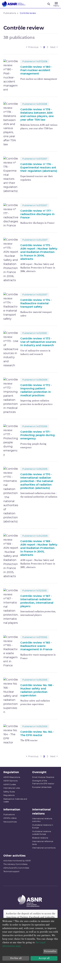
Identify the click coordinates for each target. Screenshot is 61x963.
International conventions (43, 848)
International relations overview (42, 820)
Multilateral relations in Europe (42, 826)
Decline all (16, 958)
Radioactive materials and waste (15, 800)
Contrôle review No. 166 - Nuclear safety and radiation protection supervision (37, 690)
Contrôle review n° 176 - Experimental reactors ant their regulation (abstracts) (38, 167)
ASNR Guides (9, 784)
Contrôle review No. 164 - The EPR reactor (37, 734)
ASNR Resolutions (11, 777)
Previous (33, 47)
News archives (10, 822)
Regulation (11, 772)
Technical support (11, 871)
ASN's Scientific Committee (16, 868)
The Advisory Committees (15, 864)
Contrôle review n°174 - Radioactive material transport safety (36, 303)
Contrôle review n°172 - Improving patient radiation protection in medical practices (36, 390)
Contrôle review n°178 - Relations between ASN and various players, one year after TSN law (37, 114)
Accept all (44, 958)
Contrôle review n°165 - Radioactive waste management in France (36, 646)
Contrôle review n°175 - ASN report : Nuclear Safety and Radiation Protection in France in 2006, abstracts (38, 252)
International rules (11, 788)
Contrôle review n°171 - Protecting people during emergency (37, 435)
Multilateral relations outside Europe (41, 833)
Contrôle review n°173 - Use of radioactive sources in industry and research (38, 342)
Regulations (8, 795)
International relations (41, 811)
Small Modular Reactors (43, 777)
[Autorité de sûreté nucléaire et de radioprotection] (13, 4)
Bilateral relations (40, 838)
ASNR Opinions (10, 781)
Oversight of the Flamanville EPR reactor (43, 782)
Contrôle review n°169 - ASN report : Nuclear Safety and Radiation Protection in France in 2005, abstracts (38, 548)
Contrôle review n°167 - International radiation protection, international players (36, 601)
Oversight (39, 772)
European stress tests (41, 787)
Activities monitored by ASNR (17, 861)
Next (53, 47)
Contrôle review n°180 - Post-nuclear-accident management (36, 70)
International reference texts (42, 843)
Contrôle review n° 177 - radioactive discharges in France (37, 214)
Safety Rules (9, 792)
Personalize (50, 951)
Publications (9, 815)
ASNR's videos (9, 818)
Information (11, 809)
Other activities (14, 855)
